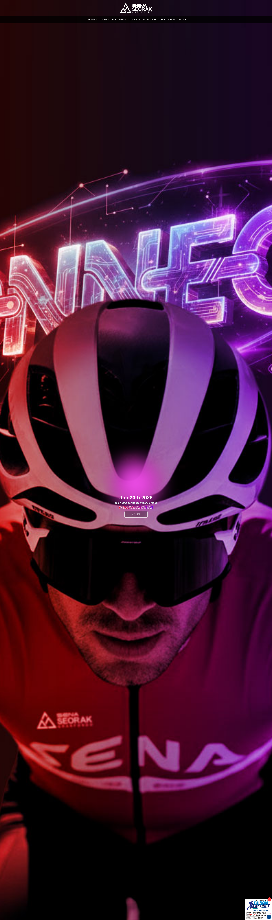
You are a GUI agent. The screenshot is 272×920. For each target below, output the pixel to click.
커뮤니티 (181, 20)
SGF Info (103, 20)
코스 (113, 20)
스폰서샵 (171, 20)
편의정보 (122, 20)
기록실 (161, 20)
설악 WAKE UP (149, 20)
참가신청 (136, 514)
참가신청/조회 (134, 20)
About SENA (91, 20)
